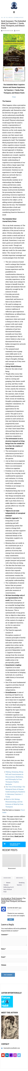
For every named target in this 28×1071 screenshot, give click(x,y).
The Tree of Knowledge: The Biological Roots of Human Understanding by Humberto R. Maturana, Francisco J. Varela (15, 792)
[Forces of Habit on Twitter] (19, 1055)
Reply (10, 919)
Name (3, 949)
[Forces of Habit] (14, 5)
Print (14, 97)
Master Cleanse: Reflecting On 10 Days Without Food (9, 887)
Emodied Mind (7, 877)
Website (3, 965)
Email (3, 957)
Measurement (12, 868)
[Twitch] (11, 1055)
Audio (4, 812)
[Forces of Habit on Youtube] (3, 1055)
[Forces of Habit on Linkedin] (7, 1055)
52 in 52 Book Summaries (12, 17)
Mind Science (19, 877)
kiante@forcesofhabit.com (12, 1048)
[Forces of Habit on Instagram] (15, 1055)
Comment (4, 934)
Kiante (18, 30)
